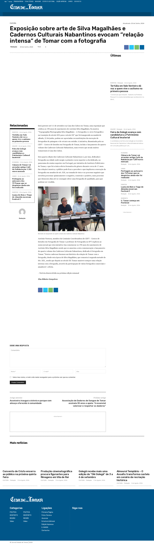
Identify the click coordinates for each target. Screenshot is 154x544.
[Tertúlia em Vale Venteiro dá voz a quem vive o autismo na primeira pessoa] (127, 69)
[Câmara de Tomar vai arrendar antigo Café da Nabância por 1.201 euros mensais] (114, 156)
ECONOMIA (15, 162)
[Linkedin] (142, 47)
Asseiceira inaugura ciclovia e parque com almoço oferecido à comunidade (31, 401)
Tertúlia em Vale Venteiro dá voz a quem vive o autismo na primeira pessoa (21, 138)
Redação (13, 47)
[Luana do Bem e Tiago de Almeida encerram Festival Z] (114, 188)
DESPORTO (124, 198)
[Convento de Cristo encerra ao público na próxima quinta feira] (20, 457)
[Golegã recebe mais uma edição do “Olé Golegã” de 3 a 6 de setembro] (96, 457)
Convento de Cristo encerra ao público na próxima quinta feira (19, 474)
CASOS (14, 176)
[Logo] (26, 6)
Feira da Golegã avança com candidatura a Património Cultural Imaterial (21, 153)
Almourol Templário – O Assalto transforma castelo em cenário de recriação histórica (133, 476)
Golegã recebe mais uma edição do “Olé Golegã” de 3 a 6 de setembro (96, 474)
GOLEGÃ (14, 146)
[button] (148, 14)
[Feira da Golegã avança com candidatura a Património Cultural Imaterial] (127, 116)
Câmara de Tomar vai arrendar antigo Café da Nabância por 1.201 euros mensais (21, 168)
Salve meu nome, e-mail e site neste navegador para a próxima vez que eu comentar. (44, 377)
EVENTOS (15, 132)
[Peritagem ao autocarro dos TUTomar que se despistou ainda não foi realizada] (114, 172)
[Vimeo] (147, 1)
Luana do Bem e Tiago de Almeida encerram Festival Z (22, 197)
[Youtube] (150, 1)
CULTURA (13, 23)
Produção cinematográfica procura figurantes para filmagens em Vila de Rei (56, 474)
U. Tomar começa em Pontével (130, 202)
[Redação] (22, 211)
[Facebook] (139, 1)
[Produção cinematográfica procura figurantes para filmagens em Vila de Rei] (58, 457)
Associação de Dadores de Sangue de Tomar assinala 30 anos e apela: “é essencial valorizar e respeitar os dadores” (84, 403)
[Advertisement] (58, 319)
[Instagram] (142, 1)
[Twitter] (145, 1)
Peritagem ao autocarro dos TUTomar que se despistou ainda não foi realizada (21, 183)
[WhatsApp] (136, 47)
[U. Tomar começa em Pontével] (114, 202)
